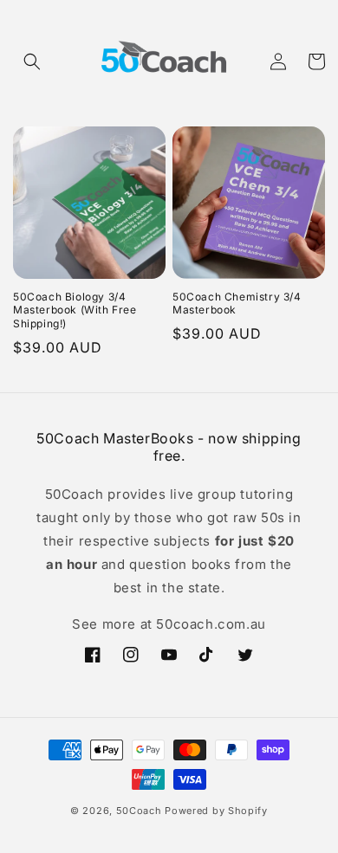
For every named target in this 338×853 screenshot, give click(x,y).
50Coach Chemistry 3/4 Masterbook (237, 303)
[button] (32, 61)
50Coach (139, 811)
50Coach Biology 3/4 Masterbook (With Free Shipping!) (75, 310)
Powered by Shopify (216, 811)
